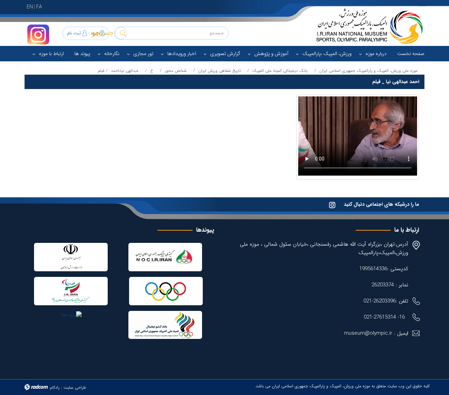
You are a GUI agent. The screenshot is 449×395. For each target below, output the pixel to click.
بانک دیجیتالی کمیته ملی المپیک (280, 70)
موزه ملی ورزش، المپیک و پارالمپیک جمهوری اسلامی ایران (368, 70)
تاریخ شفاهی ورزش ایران (219, 70)
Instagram (38, 35)
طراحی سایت (74, 387)
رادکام (55, 387)
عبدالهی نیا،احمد (125, 70)
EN (30, 7)
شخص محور (176, 70)
